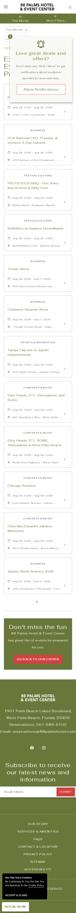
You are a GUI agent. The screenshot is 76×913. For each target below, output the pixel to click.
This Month (20, 21)
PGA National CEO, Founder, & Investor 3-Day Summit (33, 140)
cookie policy (36, 885)
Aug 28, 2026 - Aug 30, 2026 (32, 107)
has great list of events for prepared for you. (38, 640)
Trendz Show (18, 269)
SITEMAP (38, 862)
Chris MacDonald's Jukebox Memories (30, 528)
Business (38, 130)
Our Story (38, 824)
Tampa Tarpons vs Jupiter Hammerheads (28, 352)
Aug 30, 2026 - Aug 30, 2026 (32, 197)
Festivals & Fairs (38, 175)
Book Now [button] (15, 907)
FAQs (38, 839)
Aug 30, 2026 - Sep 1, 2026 (31, 279)
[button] (38, 659)
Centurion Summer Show (28, 310)
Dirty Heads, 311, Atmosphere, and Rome (36, 397)
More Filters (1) (56, 21)
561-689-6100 (51, 724)
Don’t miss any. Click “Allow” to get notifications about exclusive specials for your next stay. (40, 72)
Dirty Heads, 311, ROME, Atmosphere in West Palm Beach (34, 442)
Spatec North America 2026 (31, 571)
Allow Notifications (40, 89)
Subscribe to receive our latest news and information (38, 772)
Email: (5, 731)
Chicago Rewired (21, 486)
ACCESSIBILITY (37, 869)
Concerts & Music (37, 387)
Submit (66, 791)
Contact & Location (37, 846)
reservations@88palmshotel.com (44, 731)
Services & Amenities (38, 831)
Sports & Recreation (38, 342)
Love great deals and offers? (41, 55)
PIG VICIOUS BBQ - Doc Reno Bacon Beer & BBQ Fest (33, 185)
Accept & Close (16, 895)
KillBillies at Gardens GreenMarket (36, 228)
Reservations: (22, 724)
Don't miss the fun (38, 627)
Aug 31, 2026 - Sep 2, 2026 (31, 581)
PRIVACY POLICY (38, 854)
